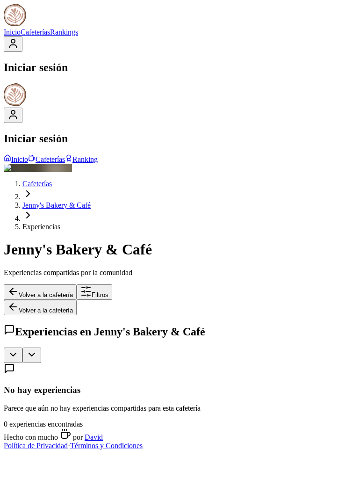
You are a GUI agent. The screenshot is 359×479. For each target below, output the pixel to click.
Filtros (100, 294)
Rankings (64, 32)
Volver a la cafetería (46, 294)
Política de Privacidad (36, 446)
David (94, 437)
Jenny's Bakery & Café (56, 205)
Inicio (12, 32)
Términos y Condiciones (106, 446)
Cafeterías (35, 32)
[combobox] (13, 355)
